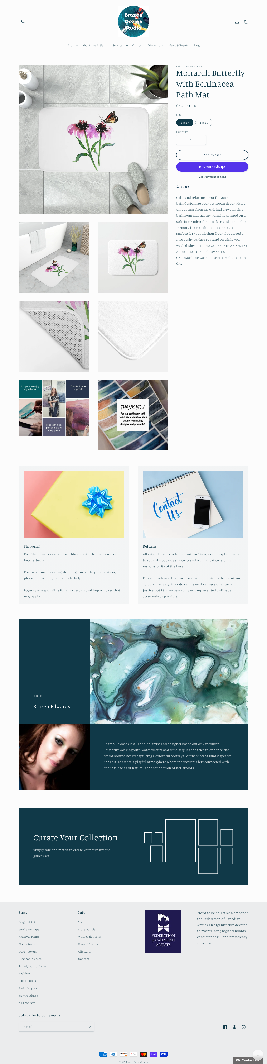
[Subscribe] (89, 1027)
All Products (27, 1003)
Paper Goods (27, 980)
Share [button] (185, 186)
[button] (23, 21)
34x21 (204, 122)
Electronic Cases (30, 958)
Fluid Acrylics (28, 988)
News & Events (88, 944)
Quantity (182, 131)
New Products (28, 995)
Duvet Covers (28, 951)
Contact (83, 958)
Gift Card (84, 951)
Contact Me (250, 1060)
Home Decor (27, 944)
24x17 (185, 122)
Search (83, 922)
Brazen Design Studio (137, 1062)
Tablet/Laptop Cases (33, 966)
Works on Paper (30, 929)
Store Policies (87, 929)
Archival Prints (29, 936)
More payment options (212, 176)
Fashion (24, 973)
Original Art (27, 922)
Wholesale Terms (90, 936)
